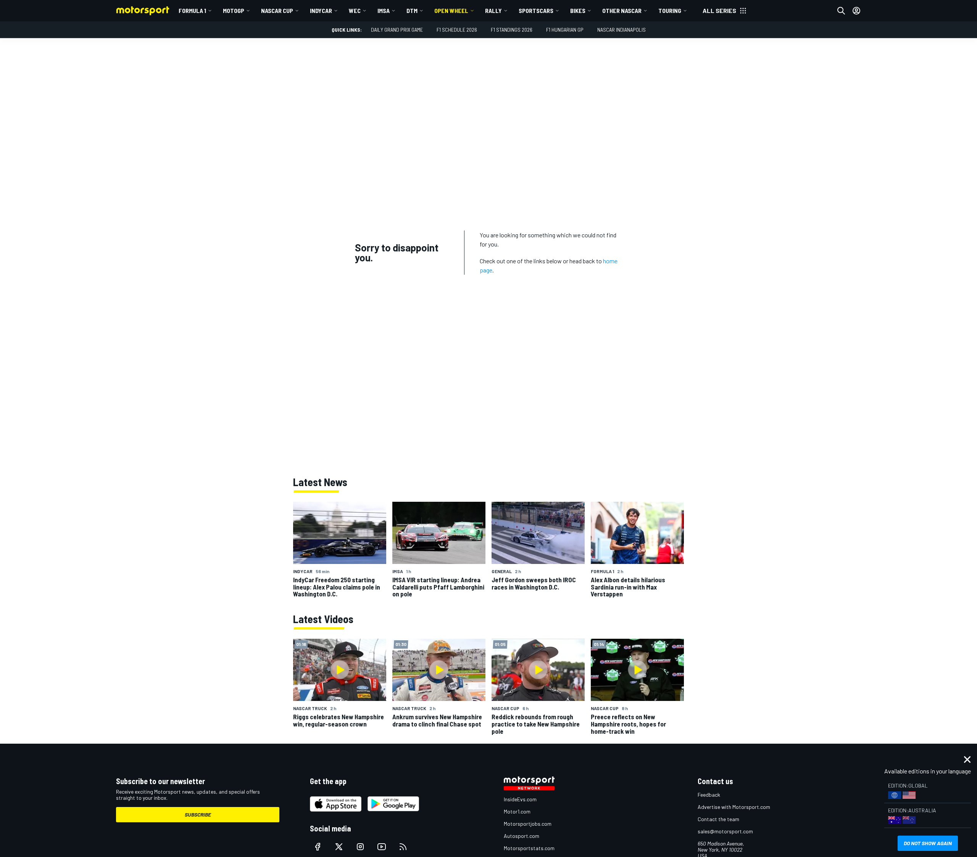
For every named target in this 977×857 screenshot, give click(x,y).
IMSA (383, 10)
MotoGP (233, 10)
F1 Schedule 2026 (457, 29)
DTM (412, 10)
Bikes (577, 10)
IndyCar (321, 10)
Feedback (709, 794)
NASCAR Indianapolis (621, 29)
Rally (493, 10)
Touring (669, 10)
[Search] (841, 10)
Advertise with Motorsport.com (734, 807)
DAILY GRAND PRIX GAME (397, 29)
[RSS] (403, 846)
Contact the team (718, 819)
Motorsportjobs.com (527, 823)
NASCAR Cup (277, 10)
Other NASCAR (622, 10)
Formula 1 (192, 10)
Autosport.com (521, 836)
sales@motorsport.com (725, 831)
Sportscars (536, 10)
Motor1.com (517, 811)
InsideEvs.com (520, 799)
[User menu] (856, 10)
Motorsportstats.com (529, 848)
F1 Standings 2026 (511, 29)
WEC (355, 10)
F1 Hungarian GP (565, 29)
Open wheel (451, 10)
